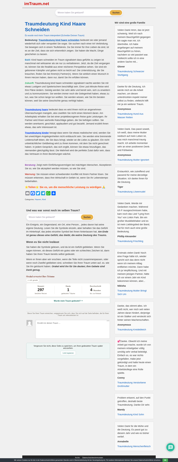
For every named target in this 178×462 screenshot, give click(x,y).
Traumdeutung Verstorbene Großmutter (131, 384)
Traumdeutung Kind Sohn (130, 414)
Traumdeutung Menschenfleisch (134, 446)
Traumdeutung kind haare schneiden (59, 40)
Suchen (115, 12)
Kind (44, 199)
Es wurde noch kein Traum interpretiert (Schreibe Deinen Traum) (54, 35)
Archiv (77, 458)
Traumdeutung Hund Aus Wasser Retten (130, 116)
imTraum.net (36, 3)
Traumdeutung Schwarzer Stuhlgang (130, 73)
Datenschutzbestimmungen (92, 458)
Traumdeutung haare (36, 109)
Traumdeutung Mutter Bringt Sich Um (132, 292)
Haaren (38, 199)
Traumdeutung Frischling (130, 241)
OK (165, 460)
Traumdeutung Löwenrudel (131, 191)
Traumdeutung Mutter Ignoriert (133, 160)
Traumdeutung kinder (37, 132)
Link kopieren (68, 353)
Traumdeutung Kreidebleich (131, 329)
